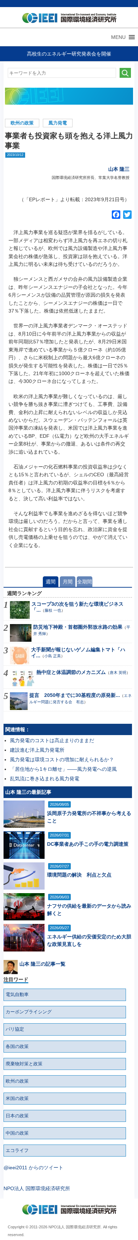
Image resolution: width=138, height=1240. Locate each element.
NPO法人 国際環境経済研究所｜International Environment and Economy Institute (67, 19)
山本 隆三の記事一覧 (42, 964)
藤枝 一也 (53, 610)
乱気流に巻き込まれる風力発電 (44, 778)
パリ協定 (15, 1029)
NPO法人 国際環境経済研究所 (37, 1188)
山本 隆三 (119, 169)
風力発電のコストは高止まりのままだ (52, 740)
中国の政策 (17, 1133)
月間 (68, 581)
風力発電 (57, 123)
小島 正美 (52, 656)
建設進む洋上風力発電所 (37, 750)
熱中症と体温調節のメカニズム (71, 672)
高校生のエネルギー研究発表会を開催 (69, 54)
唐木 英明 (118, 672)
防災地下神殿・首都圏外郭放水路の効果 (77, 627)
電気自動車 (17, 994)
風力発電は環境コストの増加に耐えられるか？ (62, 759)
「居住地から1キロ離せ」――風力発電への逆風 (63, 769)
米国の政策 (17, 1098)
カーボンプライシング (29, 1011)
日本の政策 (17, 1115)
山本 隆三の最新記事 (28, 792)
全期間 (84, 581)
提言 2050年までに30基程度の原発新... (74, 695)
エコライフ (17, 1150)
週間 (51, 581)
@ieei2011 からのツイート (33, 1167)
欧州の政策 (22, 123)
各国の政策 (17, 1046)
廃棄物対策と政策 (24, 1063)
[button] (118, 37)
